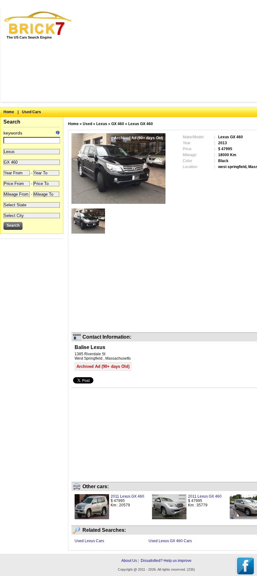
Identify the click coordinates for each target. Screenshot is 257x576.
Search (11, 121)
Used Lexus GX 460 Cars (170, 541)
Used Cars (31, 112)
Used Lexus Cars (89, 541)
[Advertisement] (169, 55)
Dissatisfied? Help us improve (166, 560)
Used (87, 124)
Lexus (101, 124)
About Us (129, 560)
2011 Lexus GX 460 (127, 496)
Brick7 (38, 23)
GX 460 (117, 124)
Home (8, 112)
